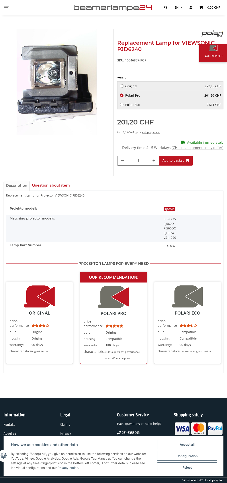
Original (173, 86)
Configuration (187, 456)
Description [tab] (16, 185)
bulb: (13, 332)
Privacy (65, 433)
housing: (16, 338)
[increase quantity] (154, 160)
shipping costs (151, 132)
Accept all (187, 444)
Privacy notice (68, 468)
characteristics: (20, 351)
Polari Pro (173, 95)
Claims (65, 425)
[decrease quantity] (122, 160)
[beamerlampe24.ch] (113, 7)
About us (10, 433)
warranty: (17, 345)
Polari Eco (173, 105)
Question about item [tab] (51, 185)
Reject (187, 467)
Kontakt (9, 425)
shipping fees (216, 480)
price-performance (19, 323)
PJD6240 (169, 209)
